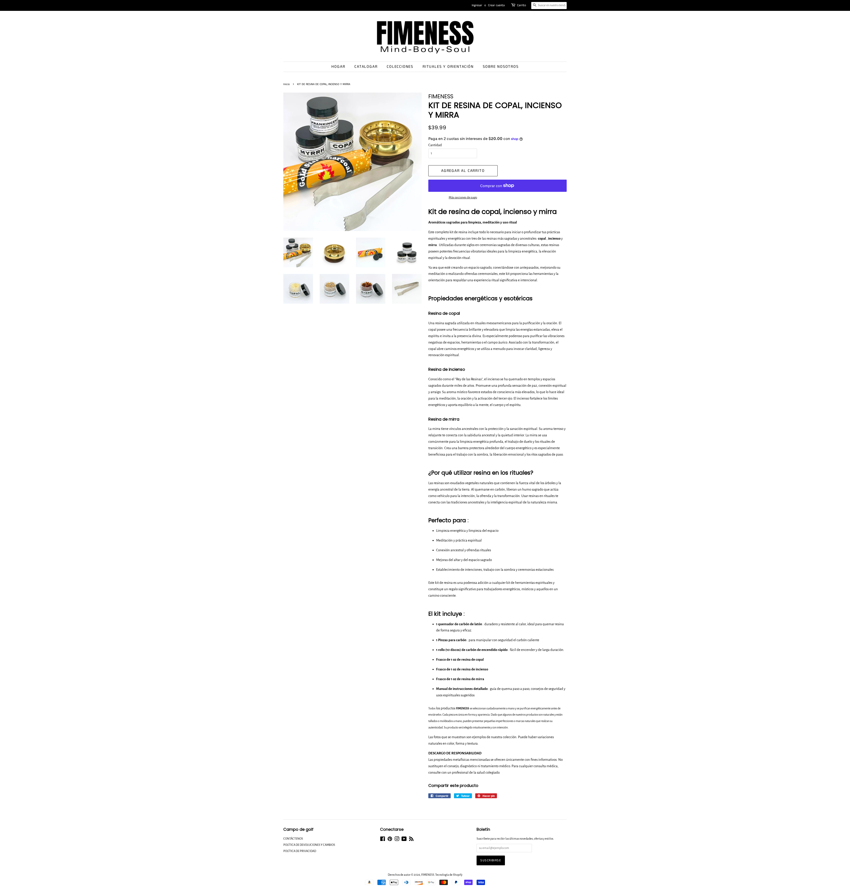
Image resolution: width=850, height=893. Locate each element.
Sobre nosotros (500, 67)
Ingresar (477, 5)
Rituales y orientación (448, 67)
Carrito (521, 5)
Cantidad (435, 145)
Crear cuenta (496, 5)
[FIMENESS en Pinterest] (389, 839)
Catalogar (365, 67)
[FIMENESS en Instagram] (396, 839)
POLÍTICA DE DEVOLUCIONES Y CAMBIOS (309, 844)
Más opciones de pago (463, 197)
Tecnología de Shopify (448, 874)
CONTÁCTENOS (293, 838)
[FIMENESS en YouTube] (404, 839)
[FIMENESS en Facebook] (382, 839)
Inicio (286, 84)
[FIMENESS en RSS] (411, 839)
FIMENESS (427, 874)
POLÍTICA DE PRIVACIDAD (299, 851)
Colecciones (400, 67)
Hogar (338, 67)
